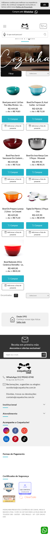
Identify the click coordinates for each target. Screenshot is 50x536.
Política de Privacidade (24, 7)
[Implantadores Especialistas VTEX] (24, 524)
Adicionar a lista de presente (14, 127)
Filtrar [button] (11, 74)
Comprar (14, 119)
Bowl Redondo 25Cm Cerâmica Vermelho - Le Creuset (13, 265)
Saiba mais (21, 322)
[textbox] (25, 34)
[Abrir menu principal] (4, 26)
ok (44, 4)
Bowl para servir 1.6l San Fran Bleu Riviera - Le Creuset (12, 105)
